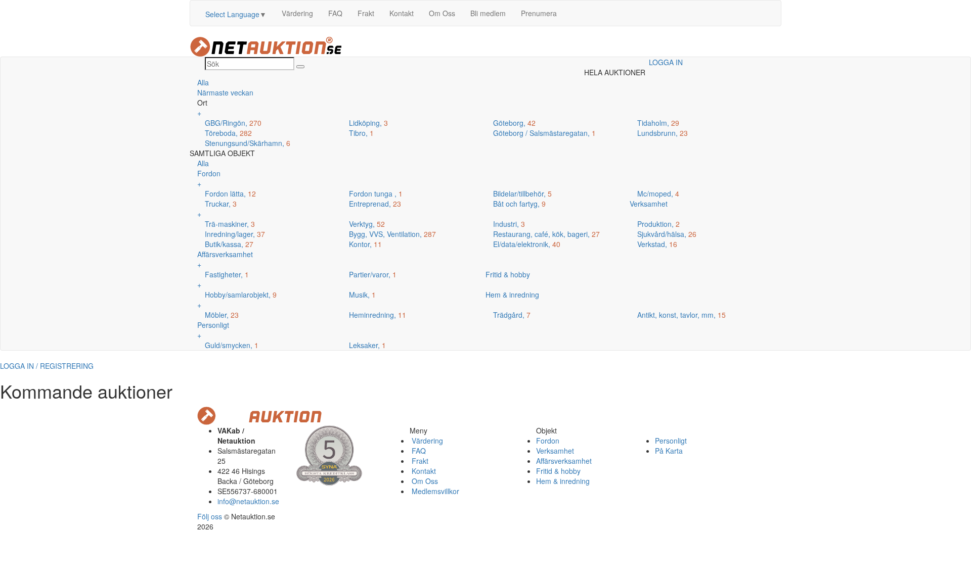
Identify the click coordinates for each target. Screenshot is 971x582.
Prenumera (539, 13)
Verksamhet (555, 451)
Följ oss (209, 516)
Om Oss (442, 13)
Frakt (366, 13)
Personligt (671, 440)
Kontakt (401, 13)
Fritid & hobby (558, 471)
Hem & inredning (563, 481)
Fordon (547, 440)
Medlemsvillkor (434, 491)
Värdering (297, 13)
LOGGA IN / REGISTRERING (47, 366)
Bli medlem (488, 13)
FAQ (335, 13)
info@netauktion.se (248, 501)
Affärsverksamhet (564, 461)
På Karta (669, 451)
